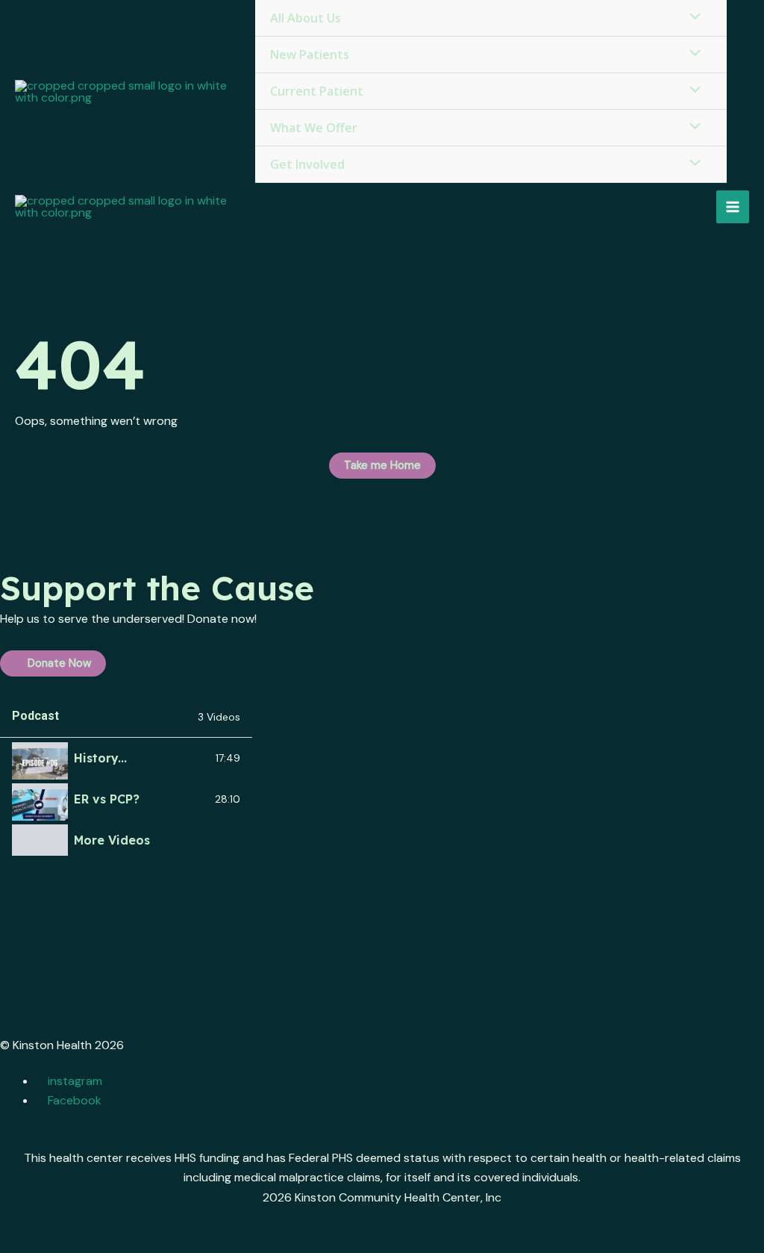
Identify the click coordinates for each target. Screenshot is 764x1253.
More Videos (112, 840)
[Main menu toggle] (732, 206)
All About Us (305, 18)
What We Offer (313, 127)
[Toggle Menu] (691, 54)
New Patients (309, 54)
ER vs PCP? (107, 799)
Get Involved (307, 164)
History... (100, 758)
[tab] (126, 758)
